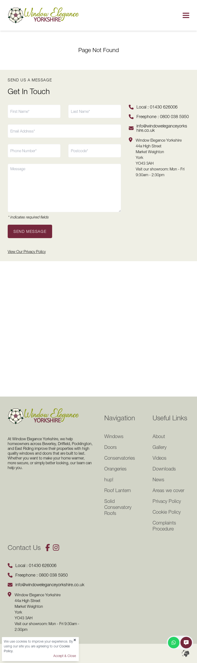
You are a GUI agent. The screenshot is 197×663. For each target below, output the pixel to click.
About (159, 436)
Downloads (164, 469)
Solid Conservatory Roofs (117, 507)
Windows (113, 436)
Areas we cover (168, 490)
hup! (108, 479)
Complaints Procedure (164, 526)
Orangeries (115, 469)
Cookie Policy (167, 512)
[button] (185, 15)
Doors (110, 447)
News (158, 479)
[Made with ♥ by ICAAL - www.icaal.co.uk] (185, 653)
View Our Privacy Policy (27, 251)
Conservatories (119, 458)
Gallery (159, 447)
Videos (159, 458)
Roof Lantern (117, 490)
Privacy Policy (167, 501)
